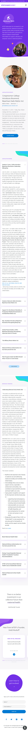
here (9, 528)
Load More (14, 366)
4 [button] (11, 143)
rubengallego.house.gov (11, 105)
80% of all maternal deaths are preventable (12, 284)
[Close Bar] (26, 1)
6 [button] (16, 143)
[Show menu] (26, 5)
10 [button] (13, 662)
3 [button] (8, 143)
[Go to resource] (14, 654)
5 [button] (14, 143)
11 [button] (15, 662)
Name (6, 702)
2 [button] (6, 143)
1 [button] (3, 143)
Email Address (7, 706)
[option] (14, 101)
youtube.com (14, 650)
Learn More (10, 135)
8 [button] (21, 660)
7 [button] (19, 660)
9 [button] (24, 660)
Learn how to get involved (14, 682)
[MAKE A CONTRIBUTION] (25, 728)
